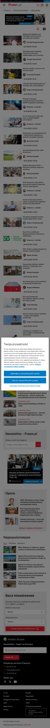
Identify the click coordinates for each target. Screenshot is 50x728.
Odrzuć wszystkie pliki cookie (25, 380)
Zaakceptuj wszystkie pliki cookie (25, 373)
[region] (25, 364)
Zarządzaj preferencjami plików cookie (25, 385)
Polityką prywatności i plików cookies (22, 366)
